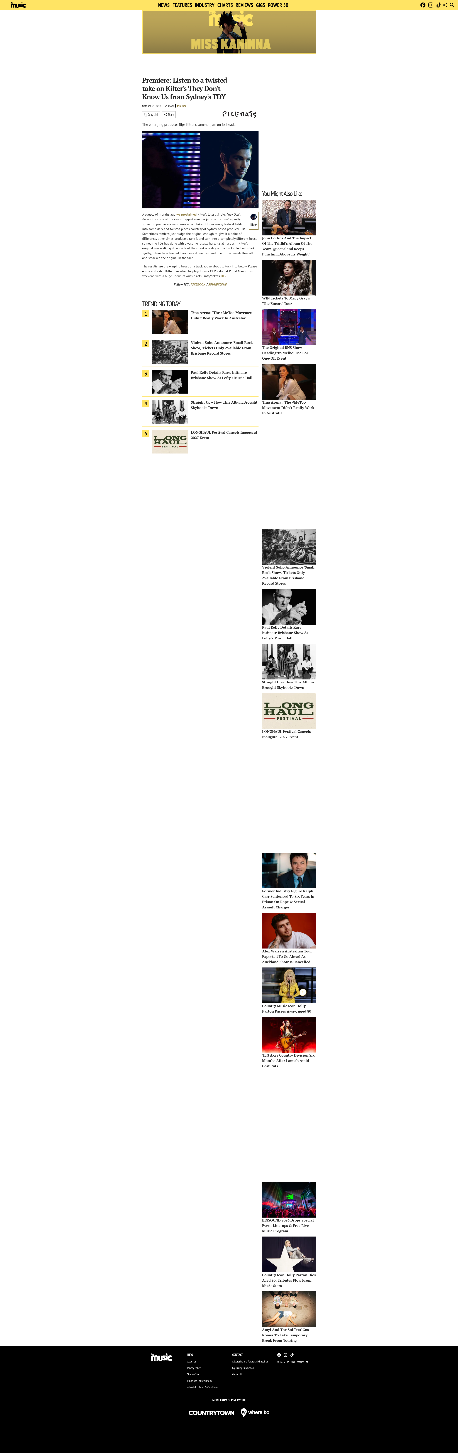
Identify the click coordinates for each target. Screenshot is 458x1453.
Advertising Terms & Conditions (202, 1387)
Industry (205, 5)
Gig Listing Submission (243, 1367)
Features (182, 5)
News (164, 5)
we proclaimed (186, 214)
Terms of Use (193, 1374)
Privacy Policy (194, 1367)
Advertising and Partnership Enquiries (250, 1361)
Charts (225, 5)
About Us (191, 1361)
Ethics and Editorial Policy (199, 1380)
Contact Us (237, 1374)
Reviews (244, 5)
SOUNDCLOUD (217, 284)
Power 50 (278, 5)
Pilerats (181, 106)
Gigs (260, 5)
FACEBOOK (198, 284)
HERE (224, 276)
